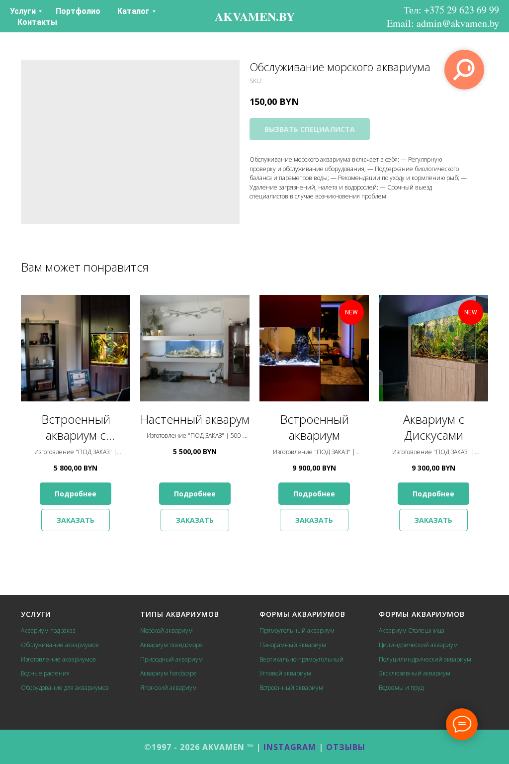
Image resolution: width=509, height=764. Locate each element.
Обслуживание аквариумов (60, 645)
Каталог (133, 11)
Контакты (37, 22)
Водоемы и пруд (401, 687)
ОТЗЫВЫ (345, 747)
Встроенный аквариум (291, 687)
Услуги (23, 11)
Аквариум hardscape (168, 673)
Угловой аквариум (285, 673)
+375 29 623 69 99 (461, 9)
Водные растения (45, 673)
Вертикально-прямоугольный (301, 659)
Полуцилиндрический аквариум (425, 659)
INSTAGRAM (289, 747)
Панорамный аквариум (292, 645)
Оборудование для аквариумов (65, 687)
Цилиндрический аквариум (418, 645)
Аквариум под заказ (48, 630)
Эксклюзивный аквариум (414, 673)
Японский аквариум (168, 687)
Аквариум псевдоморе (171, 645)
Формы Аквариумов (302, 614)
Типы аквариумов (179, 614)
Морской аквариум (166, 630)
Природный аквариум (171, 659)
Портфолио (78, 11)
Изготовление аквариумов (58, 659)
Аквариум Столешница (411, 630)
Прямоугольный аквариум (297, 630)
